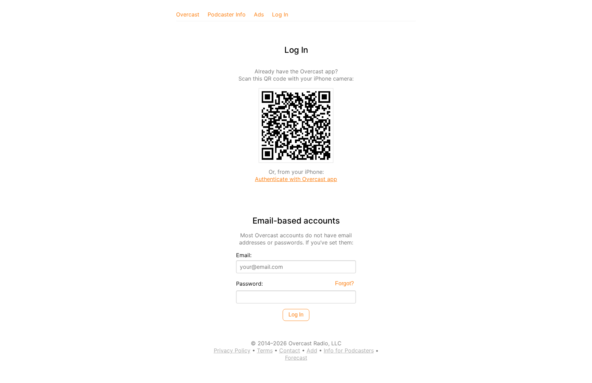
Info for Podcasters (349, 350)
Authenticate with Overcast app (296, 179)
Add (312, 350)
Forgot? (344, 283)
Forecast (296, 357)
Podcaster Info (227, 14)
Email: (243, 255)
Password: (249, 283)
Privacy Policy (232, 350)
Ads (259, 14)
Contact (289, 350)
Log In (280, 14)
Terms (265, 350)
